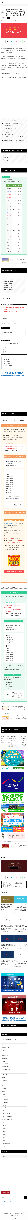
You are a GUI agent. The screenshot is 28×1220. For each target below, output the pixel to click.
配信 (4, 1146)
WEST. (4, 1077)
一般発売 (7, 132)
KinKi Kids (5, 1055)
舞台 (8, 17)
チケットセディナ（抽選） (11, 138)
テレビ (4, 1122)
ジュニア (5, 1082)
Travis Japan (6, 1074)
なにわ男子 (5, 1080)
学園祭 (4, 1134)
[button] (3, 41)
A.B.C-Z (5, 1042)
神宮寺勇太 (6, 1102)
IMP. (4, 1091)
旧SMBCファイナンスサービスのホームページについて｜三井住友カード (17, 694)
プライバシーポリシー (19, 1213)
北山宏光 (5, 1107)
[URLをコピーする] (25, 41)
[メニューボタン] (26, 2)
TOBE (4, 1088)
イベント (5, 1110)
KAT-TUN (5, 1050)
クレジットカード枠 (8, 134)
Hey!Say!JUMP (6, 1047)
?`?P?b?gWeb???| (8, 332)
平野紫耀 (6, 1099)
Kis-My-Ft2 (5, 1058)
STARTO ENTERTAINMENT (9, 1039)
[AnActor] (14, 2)
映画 (4, 1137)
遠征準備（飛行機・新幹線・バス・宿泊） (14, 140)
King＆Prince (6, 1052)
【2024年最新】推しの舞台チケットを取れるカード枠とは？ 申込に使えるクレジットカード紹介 (18, 708)
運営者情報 (6, 1213)
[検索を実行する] (25, 1197)
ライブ (4, 1131)
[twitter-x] (14, 1030)
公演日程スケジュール (9, 125)
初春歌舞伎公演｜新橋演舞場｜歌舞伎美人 (18, 260)
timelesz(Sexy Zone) (7, 1072)
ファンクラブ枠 (8, 130)
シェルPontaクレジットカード (11, 523)
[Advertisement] (14, 99)
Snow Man (5, 1066)
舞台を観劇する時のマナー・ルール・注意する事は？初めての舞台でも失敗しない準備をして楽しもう (18, 846)
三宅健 (4, 1105)
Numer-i (5, 1094)
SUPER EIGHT (6, 1069)
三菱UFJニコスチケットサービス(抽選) (14, 136)
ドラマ (4, 1125)
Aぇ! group (5, 1044)
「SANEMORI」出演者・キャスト (12, 123)
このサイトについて (14, 1215)
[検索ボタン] (2, 2)
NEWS (4, 1061)
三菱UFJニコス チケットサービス (17, 505)
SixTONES (5, 1063)
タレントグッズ (6, 1113)
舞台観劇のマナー (7, 1143)
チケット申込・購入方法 (10, 128)
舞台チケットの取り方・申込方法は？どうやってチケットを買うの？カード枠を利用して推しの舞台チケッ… (18, 717)
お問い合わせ (11, 1213)
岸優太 (5, 1096)
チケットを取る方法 (7, 1116)
